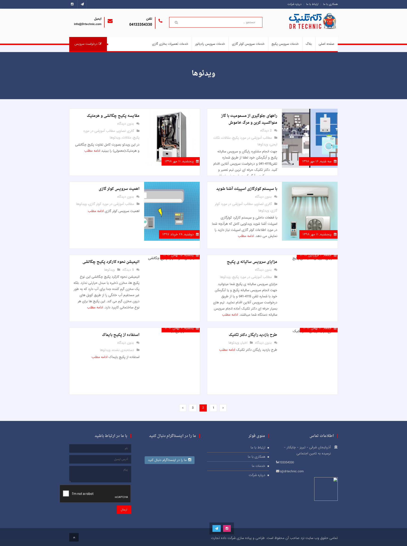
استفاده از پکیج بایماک (120, 334)
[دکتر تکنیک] (320, 26)
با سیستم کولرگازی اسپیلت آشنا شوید (246, 188)
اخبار (244, 342)
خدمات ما (258, 466)
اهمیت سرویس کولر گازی (119, 188)
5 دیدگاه (128, 269)
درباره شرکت (294, 4)
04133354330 (140, 24)
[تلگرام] (82, 4)
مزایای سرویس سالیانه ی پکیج (252, 261)
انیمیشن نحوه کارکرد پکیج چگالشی (110, 261)
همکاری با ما (330, 4)
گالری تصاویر (125, 131)
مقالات (226, 137)
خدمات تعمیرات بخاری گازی (170, 44)
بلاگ (309, 44)
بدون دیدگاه (125, 123)
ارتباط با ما (312, 4)
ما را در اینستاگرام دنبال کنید (167, 460)
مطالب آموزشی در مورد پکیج (252, 137)
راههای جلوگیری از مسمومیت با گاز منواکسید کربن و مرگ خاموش (249, 119)
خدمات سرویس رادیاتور (210, 44)
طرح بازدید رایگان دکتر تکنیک (253, 334)
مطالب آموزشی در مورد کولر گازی (111, 204)
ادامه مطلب (92, 150)
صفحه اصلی (326, 44)
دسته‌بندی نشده (123, 350)
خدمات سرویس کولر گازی (248, 44)
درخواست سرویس (86, 44)
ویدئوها (262, 144)
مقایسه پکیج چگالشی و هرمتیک (113, 115)
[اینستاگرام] (73, 4)
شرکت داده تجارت (223, 538)
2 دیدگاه (266, 130)
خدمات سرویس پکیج (285, 44)
